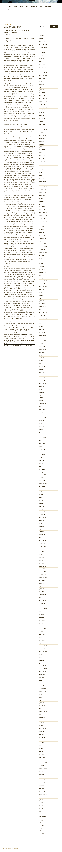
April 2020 (41, 204)
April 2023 (41, 115)
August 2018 (42, 255)
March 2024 (42, 92)
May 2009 (41, 560)
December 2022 (43, 127)
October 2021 (42, 161)
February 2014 (42, 403)
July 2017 (41, 292)
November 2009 (43, 543)
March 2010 (42, 534)
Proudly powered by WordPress (10, 848)
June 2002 (41, 723)
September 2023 (43, 107)
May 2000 (41, 748)
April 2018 (41, 266)
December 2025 (43, 44)
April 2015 (41, 363)
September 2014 (43, 383)
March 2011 (41, 500)
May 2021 (41, 172)
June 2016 (41, 323)
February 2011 (42, 503)
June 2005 (41, 657)
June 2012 (41, 460)
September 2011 (43, 483)
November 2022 (43, 129)
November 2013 (43, 412)
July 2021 (41, 167)
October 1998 (42, 780)
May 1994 (41, 808)
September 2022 (43, 135)
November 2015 (43, 343)
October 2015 (42, 346)
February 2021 (42, 181)
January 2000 (42, 757)
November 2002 (43, 711)
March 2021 (42, 178)
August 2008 (42, 580)
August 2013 (42, 420)
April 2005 (41, 663)
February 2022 (42, 152)
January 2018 (42, 275)
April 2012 (41, 466)
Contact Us (6, 10)
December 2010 (43, 509)
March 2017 (42, 303)
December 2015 (43, 340)
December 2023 (43, 98)
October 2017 (42, 283)
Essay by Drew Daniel (13, 27)
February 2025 (42, 67)
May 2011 (41, 494)
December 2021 (42, 158)
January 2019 (42, 241)
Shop (21, 6)
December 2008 (43, 571)
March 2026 (42, 38)
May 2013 (41, 429)
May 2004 (41, 677)
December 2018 (43, 243)
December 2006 (43, 628)
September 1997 (43, 794)
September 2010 (43, 517)
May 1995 (41, 805)
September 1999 (43, 768)
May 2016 (41, 326)
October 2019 (42, 218)
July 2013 (41, 423)
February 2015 (42, 369)
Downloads (34, 6)
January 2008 (42, 597)
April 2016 (41, 329)
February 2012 (42, 472)
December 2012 (42, 443)
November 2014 (43, 378)
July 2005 (41, 654)
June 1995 (41, 802)
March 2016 (42, 332)
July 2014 (41, 389)
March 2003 (42, 705)
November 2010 (43, 512)
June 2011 (41, 492)
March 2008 (42, 591)
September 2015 (43, 349)
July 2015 (41, 355)
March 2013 (42, 435)
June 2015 (41, 358)
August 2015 (42, 352)
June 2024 (41, 84)
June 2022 (41, 141)
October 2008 (42, 574)
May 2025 (41, 58)
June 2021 (41, 169)
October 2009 (42, 546)
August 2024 (42, 78)
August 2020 (42, 195)
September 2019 (43, 221)
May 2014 (41, 395)
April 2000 (41, 751)
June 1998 (41, 785)
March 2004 (42, 683)
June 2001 (41, 731)
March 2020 (42, 206)
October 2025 (42, 50)
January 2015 (42, 372)
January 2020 (42, 209)
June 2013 (41, 426)
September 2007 (43, 608)
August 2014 (42, 386)
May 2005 (41, 660)
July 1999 (41, 771)
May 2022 (41, 144)
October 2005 (42, 648)
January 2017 (42, 309)
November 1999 (43, 762)
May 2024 (41, 87)
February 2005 (42, 665)
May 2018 (41, 263)
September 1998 (43, 782)
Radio (26, 6)
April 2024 (41, 90)
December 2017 (42, 278)
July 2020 (41, 198)
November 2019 (43, 215)
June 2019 (41, 226)
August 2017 (42, 289)
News (5, 6)
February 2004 (42, 685)
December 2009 (43, 540)
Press (41, 6)
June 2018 (41, 261)
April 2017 (41, 301)
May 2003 (41, 700)
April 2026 (41, 35)
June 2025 (41, 55)
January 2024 (42, 95)
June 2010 (41, 526)
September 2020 (43, 192)
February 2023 (42, 121)
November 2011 (42, 477)
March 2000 (42, 754)
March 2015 (42, 366)
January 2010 (42, 537)
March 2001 (42, 737)
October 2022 (42, 132)
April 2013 (41, 432)
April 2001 (41, 734)
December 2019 (43, 212)
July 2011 (41, 489)
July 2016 (41, 320)
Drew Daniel (7, 34)
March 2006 (42, 640)
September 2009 (43, 549)
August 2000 (42, 742)
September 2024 (43, 75)
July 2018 (41, 258)
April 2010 (41, 531)
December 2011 (42, 474)
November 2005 (43, 645)
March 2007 (42, 620)
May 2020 (41, 201)
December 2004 (43, 668)
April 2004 (41, 680)
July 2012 (41, 457)
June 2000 (41, 745)
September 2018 (43, 252)
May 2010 (41, 529)
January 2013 (42, 440)
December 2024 (43, 70)
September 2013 (43, 417)
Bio (10, 6)
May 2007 (41, 614)
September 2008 (43, 577)
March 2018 (42, 269)
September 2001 (43, 728)
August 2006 (42, 634)
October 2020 (42, 189)
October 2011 (42, 480)
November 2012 (43, 446)
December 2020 (43, 184)
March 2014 (42, 400)
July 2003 (41, 694)
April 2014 (41, 397)
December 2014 (43, 375)
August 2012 (42, 454)
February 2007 (42, 623)
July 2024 (41, 81)
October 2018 (42, 249)
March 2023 (42, 118)
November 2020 (43, 187)
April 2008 (41, 589)
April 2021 (41, 175)
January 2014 (42, 406)
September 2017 (43, 286)
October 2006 (42, 631)
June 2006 (41, 637)
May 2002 (41, 725)
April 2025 (41, 61)
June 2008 (41, 583)
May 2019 (41, 229)
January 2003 (42, 708)
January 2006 (42, 643)
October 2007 (42, 606)
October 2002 (42, 714)
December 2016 (43, 312)
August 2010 (42, 520)
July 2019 (41, 224)
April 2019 (41, 232)
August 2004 (42, 674)
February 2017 (42, 306)
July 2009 (41, 554)
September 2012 (43, 452)
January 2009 (42, 569)
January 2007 (42, 626)
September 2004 (43, 671)
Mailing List (48, 6)
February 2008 (42, 594)
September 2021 (43, 164)
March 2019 (42, 235)
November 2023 (43, 101)
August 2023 (42, 109)
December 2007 (43, 600)
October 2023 (42, 104)
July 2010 (41, 523)
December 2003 (43, 688)
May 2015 (41, 360)
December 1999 (43, 760)
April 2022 (41, 147)
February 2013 (42, 437)
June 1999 (41, 774)
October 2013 (42, 415)
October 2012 (42, 449)
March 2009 (42, 563)
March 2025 (42, 64)
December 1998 (43, 777)
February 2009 (42, 566)
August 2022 (42, 138)
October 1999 (42, 765)
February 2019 (42, 238)
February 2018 (42, 272)
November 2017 (43, 281)
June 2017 (41, 295)
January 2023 (42, 124)
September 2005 (43, 651)
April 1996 (41, 800)
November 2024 (43, 72)
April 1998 (41, 788)
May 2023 (41, 112)
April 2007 (41, 617)
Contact (42, 833)
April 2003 (41, 703)
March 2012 (42, 469)
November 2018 (43, 246)
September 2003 (43, 691)
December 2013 (43, 409)
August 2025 (42, 52)
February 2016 (42, 335)
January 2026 (42, 41)
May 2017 (41, 298)
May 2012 (41, 463)
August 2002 (42, 717)
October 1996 (42, 797)
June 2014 (41, 392)
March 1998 (42, 791)
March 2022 (42, 149)
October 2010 (42, 514)
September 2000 (43, 740)
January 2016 (42, 338)
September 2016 (43, 318)
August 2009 (42, 551)
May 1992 (41, 811)
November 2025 (43, 47)
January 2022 (42, 155)
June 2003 (41, 697)
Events (15, 6)
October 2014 (42, 380)
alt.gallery (25, 334)
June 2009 (41, 557)
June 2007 (41, 611)
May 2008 (41, 586)
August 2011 (42, 486)
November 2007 (43, 603)
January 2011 (42, 506)
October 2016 (42, 315)
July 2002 (41, 720)
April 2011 (41, 497)
